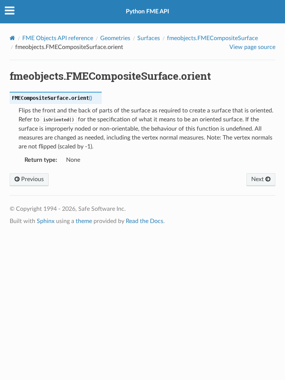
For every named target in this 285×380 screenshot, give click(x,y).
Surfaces (148, 38)
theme (84, 221)
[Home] (12, 38)
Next (258, 179)
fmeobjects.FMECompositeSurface (212, 38)
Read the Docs (144, 221)
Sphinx (46, 221)
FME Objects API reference (57, 38)
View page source (252, 47)
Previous (32, 179)
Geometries (115, 38)
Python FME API (147, 11)
